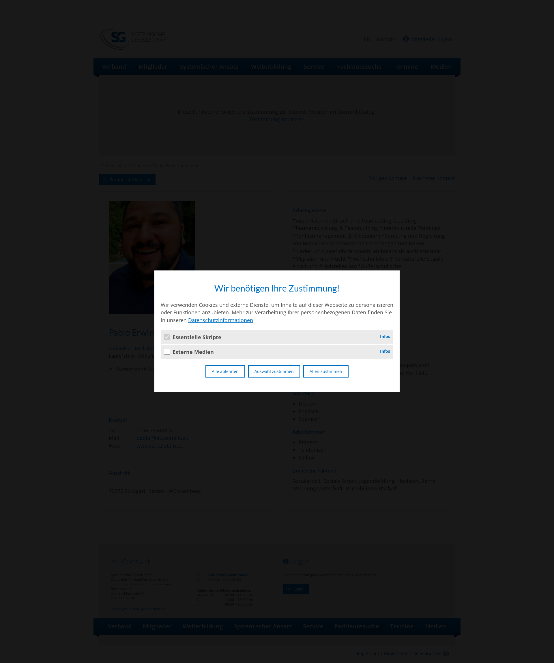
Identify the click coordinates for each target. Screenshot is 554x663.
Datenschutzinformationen (220, 320)
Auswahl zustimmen (274, 371)
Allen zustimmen (326, 371)
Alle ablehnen (225, 371)
